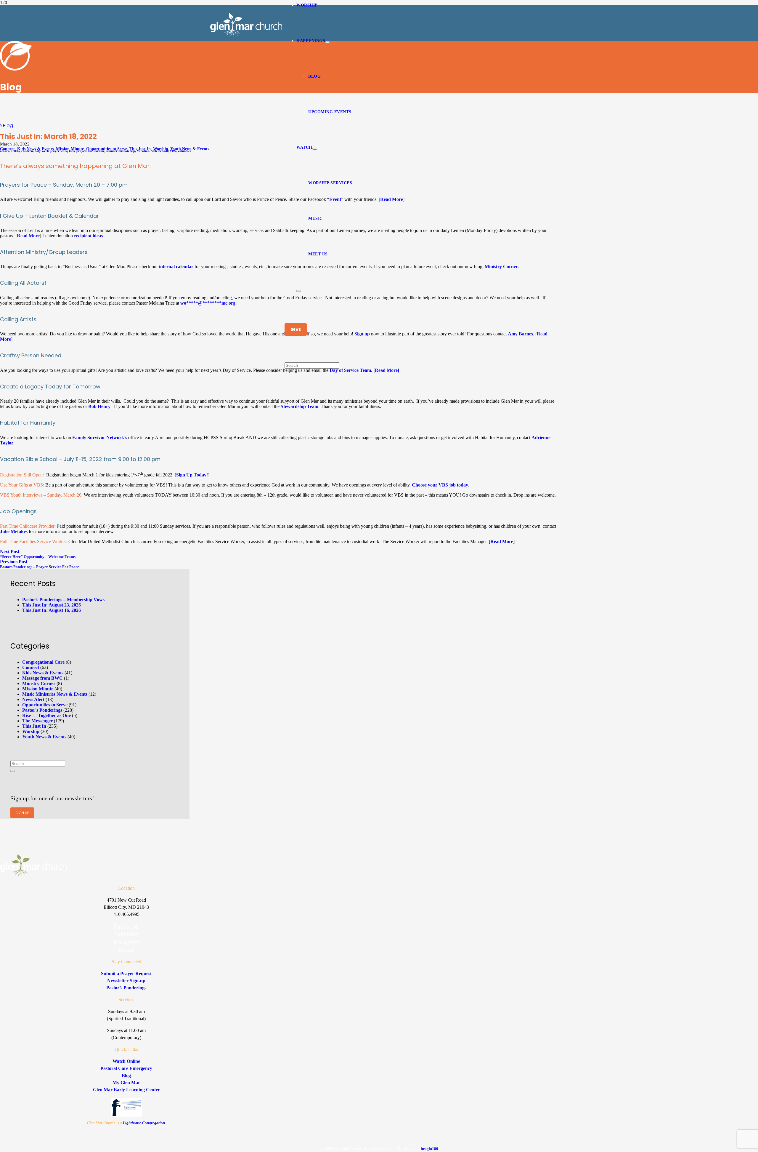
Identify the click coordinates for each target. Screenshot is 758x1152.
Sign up (362, 333)
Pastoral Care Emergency (126, 1068)
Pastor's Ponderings (42, 710)
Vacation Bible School (152, 151)
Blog (8, 125)
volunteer (184, 151)
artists (15, 151)
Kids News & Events (42, 672)
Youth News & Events (44, 736)
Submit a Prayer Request (126, 973)
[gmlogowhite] (246, 35)
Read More (391, 199)
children (27, 151)
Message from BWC (42, 678)
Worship (30, 731)
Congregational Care (43, 662)
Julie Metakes (14, 531)
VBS (173, 151)
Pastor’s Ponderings (126, 987)
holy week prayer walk (51, 151)
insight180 (429, 1148)
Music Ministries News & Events (54, 694)
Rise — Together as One (46, 715)
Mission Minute (37, 688)
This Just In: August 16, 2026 (51, 610)
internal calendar (176, 266)
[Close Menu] (298, 291)
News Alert (33, 699)
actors (4, 151)
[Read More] (386, 370)
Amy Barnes (520, 333)
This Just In (34, 726)
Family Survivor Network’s (99, 437)
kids (72, 151)
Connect (30, 667)
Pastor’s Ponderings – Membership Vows (63, 599)
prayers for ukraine (90, 151)
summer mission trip (120, 151)
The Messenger (37, 720)
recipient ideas (88, 235)
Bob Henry (99, 406)
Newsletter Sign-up (126, 980)
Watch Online (126, 1061)
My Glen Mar (126, 1082)
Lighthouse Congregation (144, 1123)
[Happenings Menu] (327, 42)
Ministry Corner (501, 266)
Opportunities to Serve (45, 704)
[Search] (12, 771)
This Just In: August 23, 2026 (51, 604)
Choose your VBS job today (440, 484)
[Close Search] (287, 402)
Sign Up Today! (192, 474)
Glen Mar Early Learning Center (126, 1089)
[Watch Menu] (314, 149)
